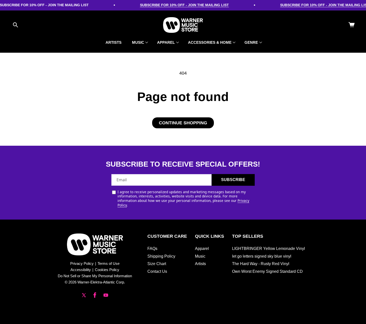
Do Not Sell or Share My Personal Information (95, 276)
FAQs (152, 248)
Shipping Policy (161, 256)
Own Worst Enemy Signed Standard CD (267, 271)
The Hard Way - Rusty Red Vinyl (260, 264)
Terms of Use (109, 263)
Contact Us (157, 271)
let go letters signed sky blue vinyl (261, 256)
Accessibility (80, 270)
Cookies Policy (107, 270)
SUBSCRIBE (233, 180)
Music (200, 256)
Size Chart (156, 264)
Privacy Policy (82, 263)
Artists (200, 264)
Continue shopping (183, 122)
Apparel (202, 248)
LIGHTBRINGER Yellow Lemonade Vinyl (268, 248)
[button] (15, 24)
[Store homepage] (95, 244)
